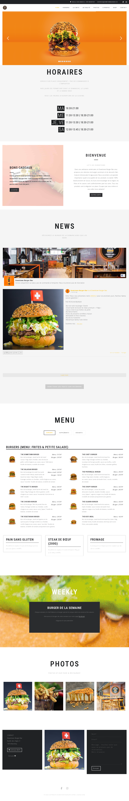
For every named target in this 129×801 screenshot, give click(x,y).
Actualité (86, 7)
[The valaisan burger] (12, 474)
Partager (124, 352)
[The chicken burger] (12, 506)
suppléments (64, 433)
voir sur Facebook (115, 352)
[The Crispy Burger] (74, 491)
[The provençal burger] (74, 476)
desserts (79, 433)
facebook (82, 616)
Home (57, 7)
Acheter (14, 190)
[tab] (49, 433)
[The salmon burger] (74, 506)
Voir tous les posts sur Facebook (64, 387)
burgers (49, 433)
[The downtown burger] (12, 459)
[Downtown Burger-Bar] (9, 281)
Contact (123, 7)
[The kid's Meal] (74, 521)
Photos (96, 7)
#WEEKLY (93, 296)
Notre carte (96, 195)
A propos (106, 7)
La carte (76, 7)
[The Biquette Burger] (12, 491)
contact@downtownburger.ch (107, 2)
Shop (115, 7)
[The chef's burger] (74, 459)
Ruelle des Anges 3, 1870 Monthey (83, 2)
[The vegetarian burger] (12, 521)
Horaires (66, 7)
